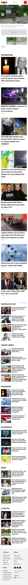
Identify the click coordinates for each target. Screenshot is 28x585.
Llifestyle (5, 508)
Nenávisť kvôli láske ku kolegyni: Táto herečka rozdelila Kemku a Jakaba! (18, 335)
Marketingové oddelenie (7, 578)
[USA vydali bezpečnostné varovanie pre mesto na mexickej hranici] (6, 419)
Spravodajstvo (5, 570)
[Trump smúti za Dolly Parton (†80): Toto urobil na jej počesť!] (6, 310)
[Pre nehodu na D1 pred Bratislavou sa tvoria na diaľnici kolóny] (6, 351)
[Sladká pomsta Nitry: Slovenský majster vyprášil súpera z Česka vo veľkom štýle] (6, 491)
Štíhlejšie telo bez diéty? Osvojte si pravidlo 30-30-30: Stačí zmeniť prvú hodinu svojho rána (19, 532)
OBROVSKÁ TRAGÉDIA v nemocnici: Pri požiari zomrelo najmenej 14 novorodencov (17, 410)
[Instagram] (17, 568)
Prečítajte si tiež (8, 304)
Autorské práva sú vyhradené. (17, 572)
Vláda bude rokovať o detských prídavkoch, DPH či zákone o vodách (19, 358)
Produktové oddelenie (7, 572)
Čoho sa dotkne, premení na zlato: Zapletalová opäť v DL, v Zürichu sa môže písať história (19, 482)
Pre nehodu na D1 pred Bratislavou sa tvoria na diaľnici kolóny (18, 350)
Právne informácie (6, 555)
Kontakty (5, 567)
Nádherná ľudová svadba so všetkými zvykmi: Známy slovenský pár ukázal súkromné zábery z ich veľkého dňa (19, 523)
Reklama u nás (17, 555)
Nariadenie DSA (6, 564)
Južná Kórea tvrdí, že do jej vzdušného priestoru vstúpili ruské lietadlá (19, 400)
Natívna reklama (17, 564)
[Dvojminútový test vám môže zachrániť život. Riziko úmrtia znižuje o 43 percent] (6, 433)
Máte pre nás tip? (6, 579)
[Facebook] (15, 568)
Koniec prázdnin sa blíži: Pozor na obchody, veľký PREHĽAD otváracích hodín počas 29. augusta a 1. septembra (18, 369)
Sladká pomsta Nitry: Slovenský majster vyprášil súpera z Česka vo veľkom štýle (18, 491)
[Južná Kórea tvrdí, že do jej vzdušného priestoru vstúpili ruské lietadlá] (6, 401)
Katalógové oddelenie (7, 576)
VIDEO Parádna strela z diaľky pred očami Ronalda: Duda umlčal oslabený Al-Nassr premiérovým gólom (19, 499)
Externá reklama (17, 557)
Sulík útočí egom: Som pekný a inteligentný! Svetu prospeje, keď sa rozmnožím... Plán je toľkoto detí (19, 328)
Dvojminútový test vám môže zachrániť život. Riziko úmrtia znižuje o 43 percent (19, 432)
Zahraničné (6, 386)
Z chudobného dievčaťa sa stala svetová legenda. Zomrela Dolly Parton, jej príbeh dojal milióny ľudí (18, 514)
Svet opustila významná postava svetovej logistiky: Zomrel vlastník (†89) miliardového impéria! (18, 392)
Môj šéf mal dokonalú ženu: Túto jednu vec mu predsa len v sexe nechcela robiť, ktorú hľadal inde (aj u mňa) (19, 540)
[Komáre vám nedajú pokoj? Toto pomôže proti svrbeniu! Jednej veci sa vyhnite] (6, 459)
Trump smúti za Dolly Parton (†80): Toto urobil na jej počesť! (19, 309)
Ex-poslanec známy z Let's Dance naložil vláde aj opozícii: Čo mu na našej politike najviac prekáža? (18, 318)
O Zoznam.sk (6, 552)
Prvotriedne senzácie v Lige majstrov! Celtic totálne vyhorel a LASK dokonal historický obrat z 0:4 (19, 473)
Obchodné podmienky (18, 558)
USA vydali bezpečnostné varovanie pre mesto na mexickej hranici (18, 417)
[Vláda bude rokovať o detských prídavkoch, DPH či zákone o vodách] (6, 360)
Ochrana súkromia (6, 557)
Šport (3, 468)
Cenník (15, 560)
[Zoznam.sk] (16, 575)
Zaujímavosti (6, 427)
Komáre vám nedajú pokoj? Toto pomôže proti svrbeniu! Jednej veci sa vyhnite (19, 458)
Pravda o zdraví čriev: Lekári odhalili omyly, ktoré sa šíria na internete (19, 449)
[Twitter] (20, 568)
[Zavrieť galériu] (25, 2)
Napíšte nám (5, 562)
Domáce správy (7, 345)
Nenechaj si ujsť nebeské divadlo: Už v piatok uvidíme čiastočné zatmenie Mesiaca (19, 441)
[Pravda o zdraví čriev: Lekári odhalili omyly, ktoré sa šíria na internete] (6, 451)
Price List (16, 562)
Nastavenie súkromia (7, 558)
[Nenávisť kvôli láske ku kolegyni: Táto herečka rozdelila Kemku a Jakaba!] (6, 337)
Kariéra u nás (5, 560)
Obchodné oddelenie (7, 574)
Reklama (16, 552)
